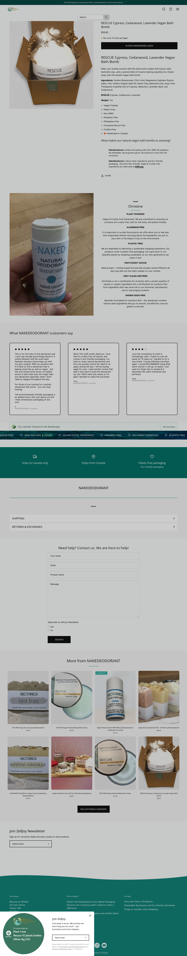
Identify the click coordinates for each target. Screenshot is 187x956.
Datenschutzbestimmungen (62, 949)
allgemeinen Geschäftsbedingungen (72, 947)
